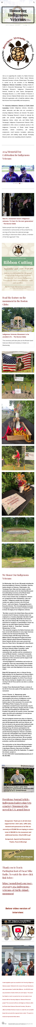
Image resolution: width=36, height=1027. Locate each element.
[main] (18, 15)
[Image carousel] (18, 174)
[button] (2, 2)
